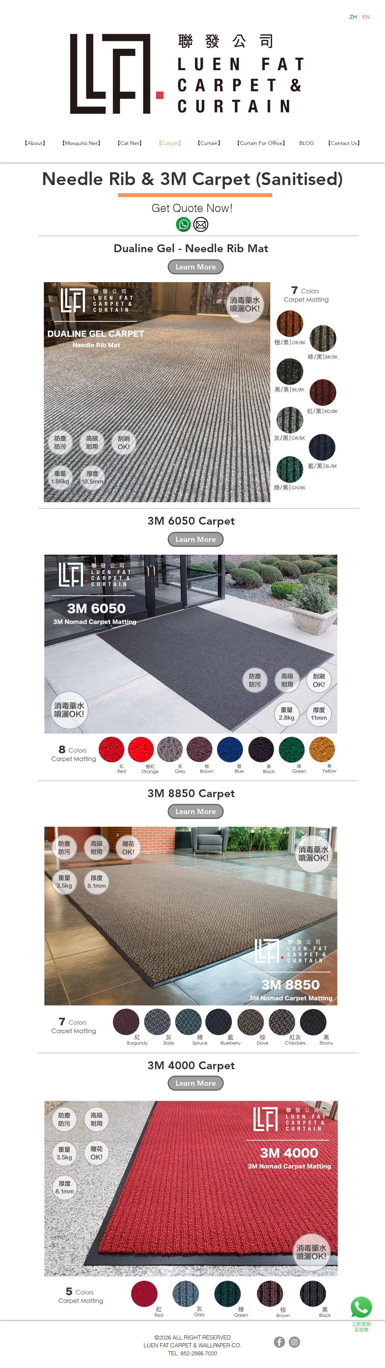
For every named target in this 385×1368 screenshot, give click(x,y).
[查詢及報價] (361, 1313)
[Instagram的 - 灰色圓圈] (294, 1342)
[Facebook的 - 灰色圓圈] (279, 1342)
